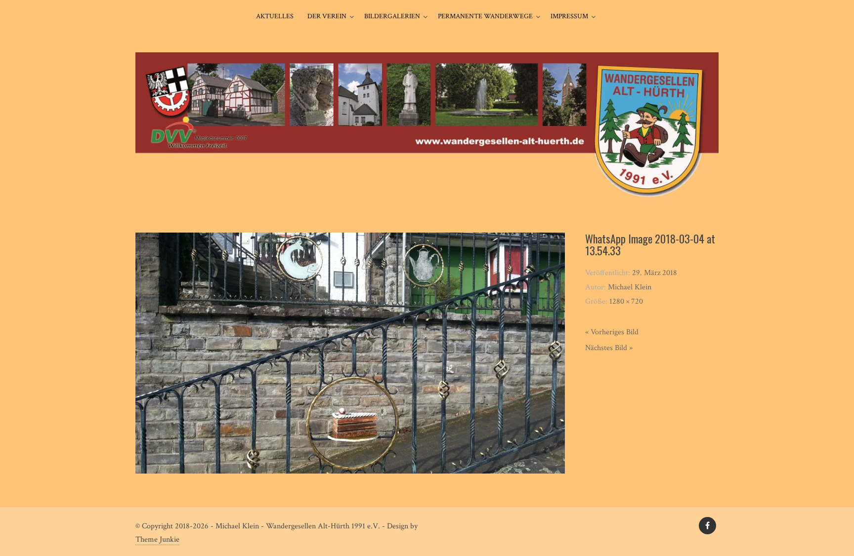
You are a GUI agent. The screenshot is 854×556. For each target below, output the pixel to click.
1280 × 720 (626, 301)
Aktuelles (275, 16)
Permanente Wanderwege (485, 16)
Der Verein (326, 16)
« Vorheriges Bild (612, 332)
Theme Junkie (157, 539)
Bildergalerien (392, 16)
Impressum (569, 16)
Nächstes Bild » (609, 348)
